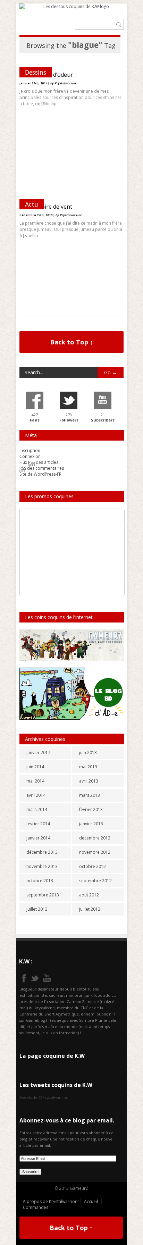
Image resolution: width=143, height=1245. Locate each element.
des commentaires (41, 468)
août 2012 (89, 895)
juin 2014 (35, 767)
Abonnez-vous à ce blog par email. (66, 1120)
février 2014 (38, 824)
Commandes (35, 1207)
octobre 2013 (39, 881)
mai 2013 (88, 767)
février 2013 (91, 809)
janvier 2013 (91, 824)
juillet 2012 (89, 909)
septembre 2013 (42, 895)
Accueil (91, 1201)
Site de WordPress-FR (40, 474)
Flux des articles (38, 462)
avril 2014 (35, 795)
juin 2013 (88, 752)
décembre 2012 (94, 838)
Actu (31, 204)
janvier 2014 (38, 838)
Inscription (29, 450)
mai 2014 (35, 781)
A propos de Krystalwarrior (50, 1201)
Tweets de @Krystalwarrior (43, 1097)
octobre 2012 (92, 866)
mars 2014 (36, 809)
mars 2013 (89, 795)
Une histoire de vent (45, 206)
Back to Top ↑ (71, 342)
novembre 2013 (42, 866)
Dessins (35, 72)
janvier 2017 (38, 752)
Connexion (30, 456)
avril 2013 (88, 781)
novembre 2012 (94, 852)
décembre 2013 (42, 852)
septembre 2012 (95, 881)
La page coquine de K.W (52, 1056)
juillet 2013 (37, 909)
